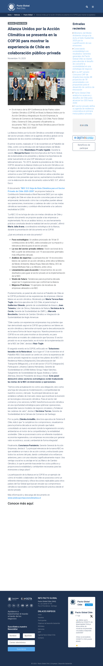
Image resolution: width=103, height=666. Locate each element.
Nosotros (41, 617)
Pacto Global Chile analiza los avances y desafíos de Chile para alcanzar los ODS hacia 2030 (83, 98)
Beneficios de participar (84, 146)
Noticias (17, 15)
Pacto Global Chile (84, 612)
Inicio (10, 15)
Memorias (41, 629)
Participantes (42, 620)
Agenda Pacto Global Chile (46, 635)
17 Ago (77, 616)
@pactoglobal (80, 624)
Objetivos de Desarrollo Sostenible (49, 623)
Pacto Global (28, 15)
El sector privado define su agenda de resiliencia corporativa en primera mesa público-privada (84, 110)
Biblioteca (41, 626)
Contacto (41, 638)
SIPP (39, 632)
